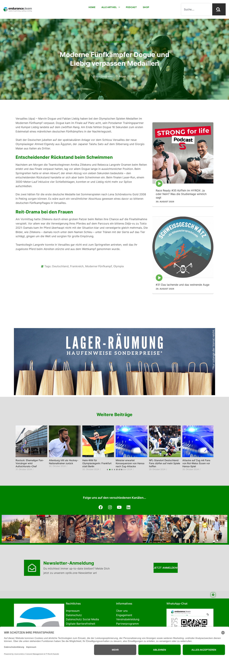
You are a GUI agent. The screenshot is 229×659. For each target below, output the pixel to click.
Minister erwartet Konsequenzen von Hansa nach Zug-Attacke (130, 463)
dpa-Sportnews (114, 42)
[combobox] (196, 9)
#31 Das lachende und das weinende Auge (182, 284)
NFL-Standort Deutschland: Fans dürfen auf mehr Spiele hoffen (164, 463)
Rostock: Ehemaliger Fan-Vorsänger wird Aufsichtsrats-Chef (30, 463)
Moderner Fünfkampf (98, 266)
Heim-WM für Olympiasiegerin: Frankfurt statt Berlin (96, 463)
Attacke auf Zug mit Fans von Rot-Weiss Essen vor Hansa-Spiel (196, 463)
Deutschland (60, 266)
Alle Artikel (109, 7)
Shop (146, 7)
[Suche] (219, 9)
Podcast (131, 7)
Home (92, 7)
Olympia (118, 266)
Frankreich (77, 266)
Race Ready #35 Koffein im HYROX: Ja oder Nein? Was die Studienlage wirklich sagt (181, 194)
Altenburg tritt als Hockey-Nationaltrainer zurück (63, 462)
